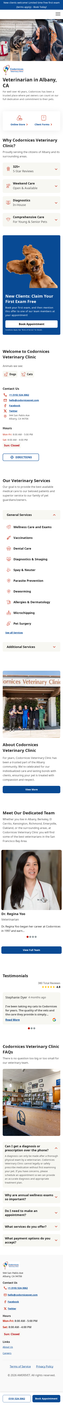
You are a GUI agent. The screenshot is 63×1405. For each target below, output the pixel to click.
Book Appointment (46, 1398)
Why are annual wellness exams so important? (29, 1197)
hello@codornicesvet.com (23, 1294)
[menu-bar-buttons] (58, 14)
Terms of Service (20, 1366)
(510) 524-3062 (16, 1398)
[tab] (28, 937)
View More (31, 789)
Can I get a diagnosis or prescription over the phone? (27, 1148)
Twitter (12, 1308)
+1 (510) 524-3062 (18, 1288)
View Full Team (31, 950)
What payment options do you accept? (27, 1240)
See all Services (14, 632)
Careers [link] (7, 1353)
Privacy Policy (44, 1366)
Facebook (13, 1301)
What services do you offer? (26, 1227)
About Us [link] (8, 1347)
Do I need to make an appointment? (21, 1213)
